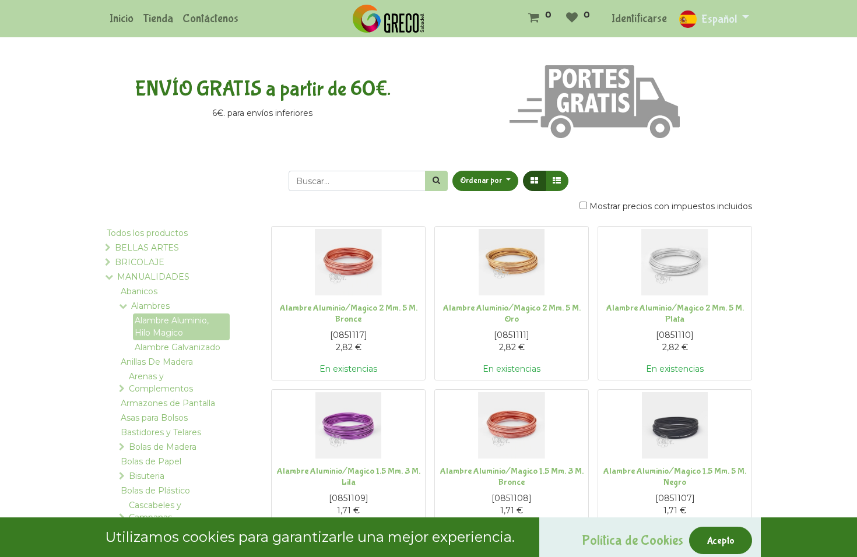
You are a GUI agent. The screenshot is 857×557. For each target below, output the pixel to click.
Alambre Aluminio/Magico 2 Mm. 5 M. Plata (675, 313)
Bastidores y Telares (161, 432)
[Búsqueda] (436, 181)
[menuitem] (121, 18)
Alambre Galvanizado (177, 347)
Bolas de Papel (151, 461)
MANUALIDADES (153, 277)
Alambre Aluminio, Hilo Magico (172, 326)
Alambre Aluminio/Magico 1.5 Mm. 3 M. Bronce (512, 477)
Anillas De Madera (157, 362)
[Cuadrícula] (534, 181)
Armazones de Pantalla (168, 403)
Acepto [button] (721, 541)
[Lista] (556, 181)
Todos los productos (147, 233)
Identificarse (639, 18)
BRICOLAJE (139, 262)
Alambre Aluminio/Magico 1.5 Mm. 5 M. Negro (674, 477)
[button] (485, 181)
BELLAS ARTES (147, 247)
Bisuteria (146, 476)
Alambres (150, 306)
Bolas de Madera (162, 447)
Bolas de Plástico (155, 490)
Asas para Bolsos (154, 418)
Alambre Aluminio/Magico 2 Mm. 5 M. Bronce (348, 313)
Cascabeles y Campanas (155, 511)
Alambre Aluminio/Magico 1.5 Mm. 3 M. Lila (348, 477)
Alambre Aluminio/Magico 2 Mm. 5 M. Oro (512, 313)
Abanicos (139, 291)
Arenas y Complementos (161, 382)
